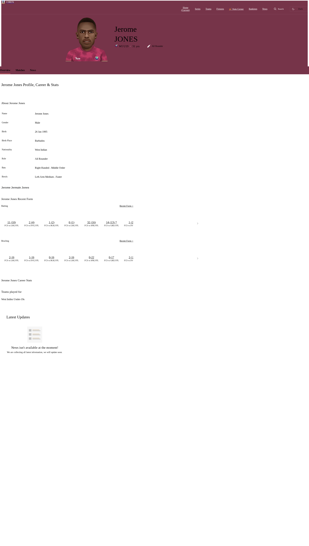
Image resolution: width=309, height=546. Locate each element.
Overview (5, 70)
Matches (20, 70)
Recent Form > (126, 206)
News (33, 70)
